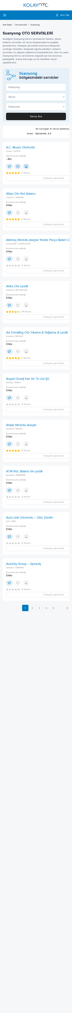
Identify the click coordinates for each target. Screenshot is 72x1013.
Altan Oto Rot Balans (20, 193)
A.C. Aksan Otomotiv (20, 147)
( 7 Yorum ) (25, 173)
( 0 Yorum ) (25, 266)
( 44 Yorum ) (26, 312)
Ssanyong (35, 25)
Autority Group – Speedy (23, 564)
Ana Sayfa (7, 25)
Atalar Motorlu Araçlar (21, 425)
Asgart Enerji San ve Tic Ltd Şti (27, 378)
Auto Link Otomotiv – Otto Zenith (29, 517)
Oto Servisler (21, 25)
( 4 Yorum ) (25, 451)
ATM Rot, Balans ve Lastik (24, 471)
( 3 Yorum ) (25, 219)
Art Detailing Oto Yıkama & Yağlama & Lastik (37, 332)
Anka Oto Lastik (17, 286)
